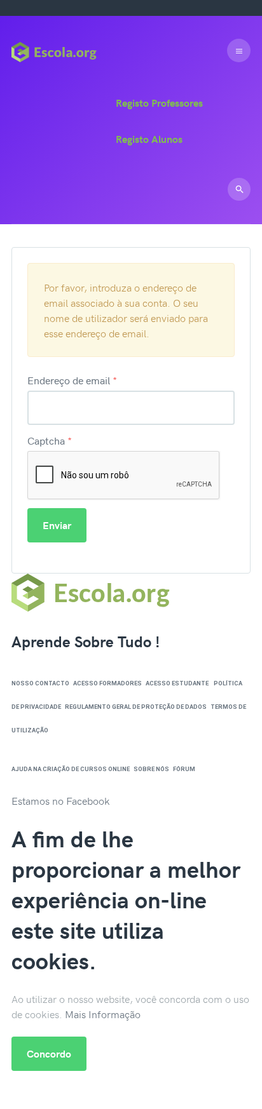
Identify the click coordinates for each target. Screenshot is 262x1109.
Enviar (57, 525)
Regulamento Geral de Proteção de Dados (136, 706)
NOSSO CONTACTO (40, 683)
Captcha (49, 440)
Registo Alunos (149, 138)
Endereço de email (72, 380)
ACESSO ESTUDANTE (177, 683)
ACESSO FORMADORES (107, 683)
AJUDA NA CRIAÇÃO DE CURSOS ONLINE (70, 768)
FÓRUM (184, 768)
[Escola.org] (54, 50)
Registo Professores (159, 102)
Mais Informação (103, 1014)
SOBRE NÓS (151, 768)
